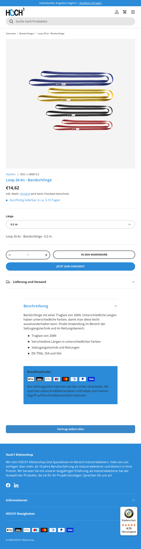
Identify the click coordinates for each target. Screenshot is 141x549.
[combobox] (70, 21)
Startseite (11, 33)
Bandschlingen (26, 33)
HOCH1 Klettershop (24, 539)
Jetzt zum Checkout (71, 266)
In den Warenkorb (94, 254)
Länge (9, 216)
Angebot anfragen (90, 3)
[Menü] (135, 509)
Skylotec (11, 174)
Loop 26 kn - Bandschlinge (51, 33)
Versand (25, 193)
